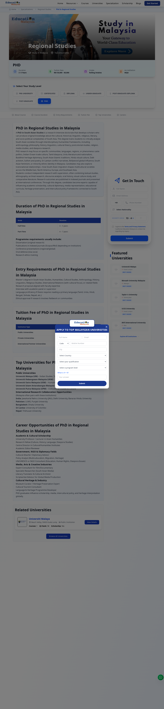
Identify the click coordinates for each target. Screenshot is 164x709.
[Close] (106, 326)
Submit (82, 383)
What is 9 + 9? (63, 373)
